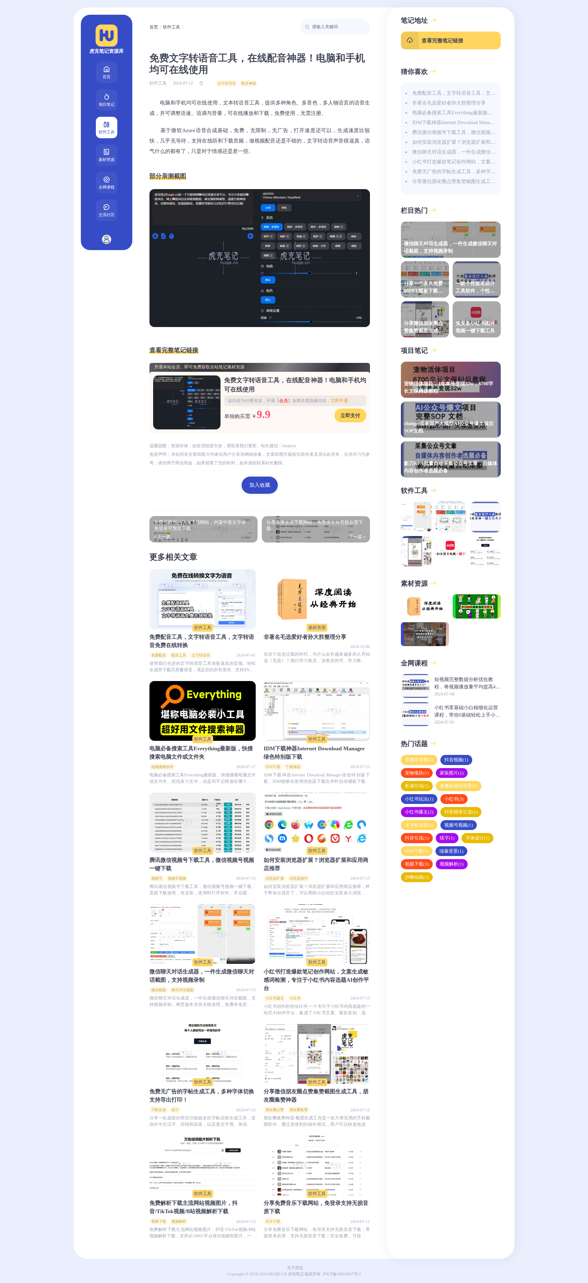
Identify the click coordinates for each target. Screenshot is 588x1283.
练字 (175, 1110)
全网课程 (107, 187)
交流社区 (107, 214)
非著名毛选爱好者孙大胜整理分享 (449, 102)
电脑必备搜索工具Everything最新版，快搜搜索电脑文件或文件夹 (481, 112)
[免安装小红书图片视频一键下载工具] (450, 551)
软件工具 (107, 132)
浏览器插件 (298, 878)
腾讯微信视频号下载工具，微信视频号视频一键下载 (468, 132)
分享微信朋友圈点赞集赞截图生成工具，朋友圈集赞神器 (473, 181)
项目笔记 (107, 104)
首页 (107, 76)
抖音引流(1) (417, 838)
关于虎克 (295, 1268)
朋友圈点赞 (275, 1110)
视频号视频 (177, 878)
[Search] (307, 27)
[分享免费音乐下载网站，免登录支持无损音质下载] (317, 1165)
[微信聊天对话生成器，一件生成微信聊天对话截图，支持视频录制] (202, 934)
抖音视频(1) (456, 759)
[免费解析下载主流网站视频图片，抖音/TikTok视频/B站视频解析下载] (202, 1165)
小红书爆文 (275, 998)
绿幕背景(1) (451, 850)
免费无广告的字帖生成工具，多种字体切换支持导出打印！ (476, 171)
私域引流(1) (417, 785)
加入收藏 (259, 485)
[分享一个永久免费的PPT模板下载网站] (450, 517)
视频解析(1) (452, 864)
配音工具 (179, 655)
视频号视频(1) (458, 824)
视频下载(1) (417, 864)
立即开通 (339, 400)
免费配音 (158, 655)
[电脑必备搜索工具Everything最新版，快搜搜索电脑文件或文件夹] (202, 711)
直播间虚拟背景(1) (458, 785)
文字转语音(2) (419, 824)
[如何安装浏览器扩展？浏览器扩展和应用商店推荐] (317, 822)
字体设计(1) (477, 838)
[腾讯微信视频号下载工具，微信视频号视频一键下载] (202, 822)
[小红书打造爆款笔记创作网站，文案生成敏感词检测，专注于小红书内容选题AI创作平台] (317, 934)
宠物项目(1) (417, 772)
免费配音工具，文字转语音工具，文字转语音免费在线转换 (476, 93)
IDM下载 (273, 767)
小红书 (294, 998)
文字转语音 (226, 83)
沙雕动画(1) (417, 876)
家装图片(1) (452, 772)
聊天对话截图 (183, 990)
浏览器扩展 (275, 878)
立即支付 (350, 415)
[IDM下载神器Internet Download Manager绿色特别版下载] (317, 711)
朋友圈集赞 (298, 1110)
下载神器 (293, 767)
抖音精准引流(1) (460, 811)
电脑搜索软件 (162, 767)
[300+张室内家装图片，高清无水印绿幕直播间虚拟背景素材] (425, 634)
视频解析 (179, 1221)
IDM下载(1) (416, 850)
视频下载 (158, 1221)
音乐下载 (273, 1221)
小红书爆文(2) (419, 811)
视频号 (156, 878)
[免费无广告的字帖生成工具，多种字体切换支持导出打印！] (202, 1054)
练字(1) (447, 838)
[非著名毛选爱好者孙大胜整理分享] (317, 599)
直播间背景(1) (419, 759)
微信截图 (158, 990)
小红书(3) (454, 798)
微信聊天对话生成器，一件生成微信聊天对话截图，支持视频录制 (483, 151)
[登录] (106, 239)
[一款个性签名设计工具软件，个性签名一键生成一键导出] (485, 517)
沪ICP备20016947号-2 (341, 1274)
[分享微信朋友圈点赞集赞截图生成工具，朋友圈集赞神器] (317, 1054)
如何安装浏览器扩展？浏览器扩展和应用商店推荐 (466, 142)
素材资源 (107, 159)
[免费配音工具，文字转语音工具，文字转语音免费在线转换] (202, 599)
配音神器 (248, 83)
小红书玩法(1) (419, 798)
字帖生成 (158, 1110)
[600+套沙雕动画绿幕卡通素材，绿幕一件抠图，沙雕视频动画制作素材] (477, 606)
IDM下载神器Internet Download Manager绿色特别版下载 (471, 122)
